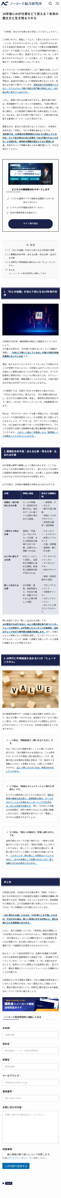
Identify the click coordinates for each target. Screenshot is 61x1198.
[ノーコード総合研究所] (21, 3)
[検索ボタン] (50, 3)
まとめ (12, 269)
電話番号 (8, 1091)
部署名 (7, 1059)
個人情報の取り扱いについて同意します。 (29, 1154)
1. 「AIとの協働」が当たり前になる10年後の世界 (31, 250)
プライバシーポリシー (19, 1157)
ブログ (8, 1183)
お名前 (7, 1028)
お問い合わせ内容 (13, 1107)
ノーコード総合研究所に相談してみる (29, 273)
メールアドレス (12, 1075)
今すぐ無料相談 (30, 223)
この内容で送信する (16, 1166)
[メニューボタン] (57, 3)
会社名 (7, 1043)
